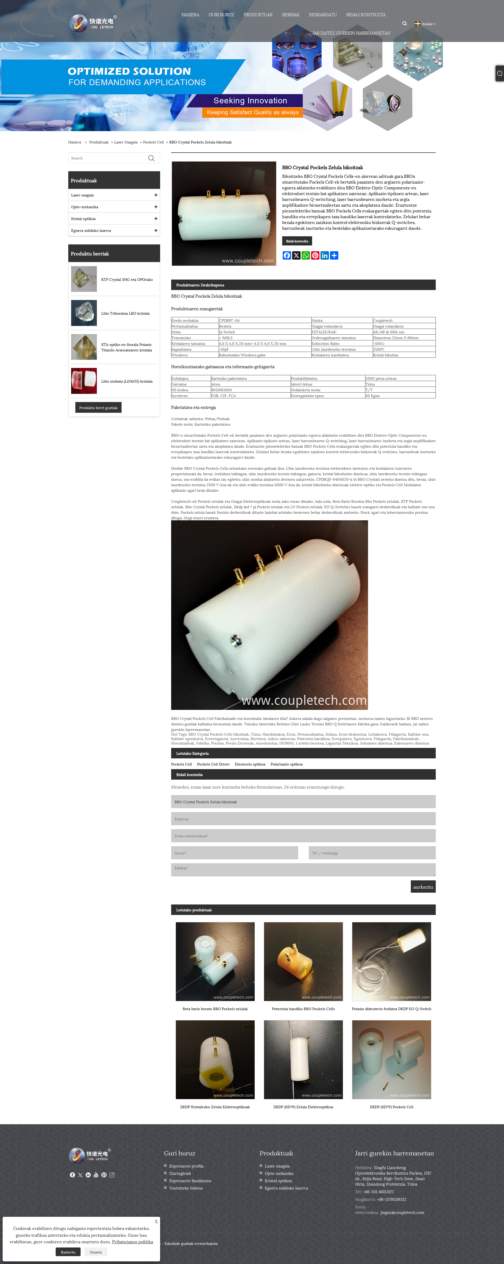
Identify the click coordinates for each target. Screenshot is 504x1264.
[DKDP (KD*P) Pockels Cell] (392, 1057)
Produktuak (99, 141)
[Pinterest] (104, 1175)
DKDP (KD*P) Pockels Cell (391, 1106)
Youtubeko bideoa (186, 1188)
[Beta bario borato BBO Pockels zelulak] (215, 959)
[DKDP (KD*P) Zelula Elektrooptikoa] (303, 1057)
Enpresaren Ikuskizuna (190, 1180)
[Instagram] (111, 1175)
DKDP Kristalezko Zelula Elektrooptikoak (215, 1106)
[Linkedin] (88, 1175)
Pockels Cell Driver (213, 764)
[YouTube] (96, 1175)
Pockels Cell (153, 141)
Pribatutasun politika (132, 1241)
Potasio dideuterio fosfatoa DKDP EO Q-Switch (391, 1008)
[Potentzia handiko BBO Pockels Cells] (303, 959)
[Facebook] (72, 1175)
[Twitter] (80, 1175)
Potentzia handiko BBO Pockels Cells (303, 1008)
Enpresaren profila (186, 1166)
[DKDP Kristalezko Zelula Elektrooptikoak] (215, 1057)
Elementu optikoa (250, 764)
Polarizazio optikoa (287, 764)
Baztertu (68, 1252)
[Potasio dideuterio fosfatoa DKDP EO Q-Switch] (392, 959)
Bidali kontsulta (297, 240)
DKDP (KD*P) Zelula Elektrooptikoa (303, 1106)
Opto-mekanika (84, 206)
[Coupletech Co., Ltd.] (93, 23)
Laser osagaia (126, 141)
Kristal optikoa (83, 218)
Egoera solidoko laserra (91, 230)
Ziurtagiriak (180, 1173)
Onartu (96, 1252)
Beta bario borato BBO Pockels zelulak (215, 1008)
